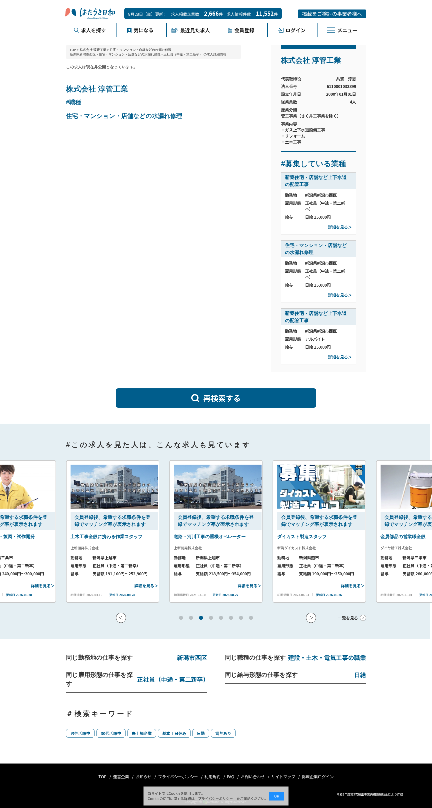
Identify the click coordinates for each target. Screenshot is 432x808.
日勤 (201, 733)
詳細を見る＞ (340, 227)
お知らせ (144, 777)
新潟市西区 (192, 657)
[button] (121, 618)
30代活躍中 (111, 733)
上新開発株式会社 (80, 547)
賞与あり (223, 733)
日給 (360, 674)
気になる (144, 30)
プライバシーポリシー (178, 777)
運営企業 (121, 777)
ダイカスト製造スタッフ (298, 536)
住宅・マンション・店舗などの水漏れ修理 (141, 49)
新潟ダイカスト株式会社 (292, 547)
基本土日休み (174, 733)
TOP (73, 49)
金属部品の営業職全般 (399, 536)
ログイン (296, 30)
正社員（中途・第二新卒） (172, 679)
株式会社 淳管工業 (93, 49)
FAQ (231, 777)
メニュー (347, 30)
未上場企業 (142, 733)
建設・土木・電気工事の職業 (327, 657)
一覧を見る (348, 618)
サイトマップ (283, 777)
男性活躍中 (80, 733)
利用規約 (213, 777)
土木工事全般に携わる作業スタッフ (102, 536)
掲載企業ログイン (318, 777)
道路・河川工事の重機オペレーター (206, 536)
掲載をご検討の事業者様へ (332, 13)
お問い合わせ (253, 777)
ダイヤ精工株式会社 (392, 547)
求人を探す (93, 30)
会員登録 (244, 30)
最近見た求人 (195, 30)
